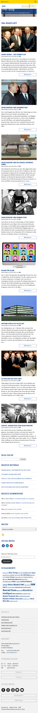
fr (6, 2)
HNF (20, 56)
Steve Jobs (19, 599)
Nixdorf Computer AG (10, 596)
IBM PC (5, 587)
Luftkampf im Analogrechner (11, 474)
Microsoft (16, 594)
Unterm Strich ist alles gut (12, 323)
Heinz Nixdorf (14, 584)
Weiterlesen (27, 74)
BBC (22, 575)
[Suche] (35, 2)
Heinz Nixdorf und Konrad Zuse (14, 217)
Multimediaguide (6, 623)
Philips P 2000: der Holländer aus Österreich (16, 478)
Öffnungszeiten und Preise (10, 617)
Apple (33, 573)
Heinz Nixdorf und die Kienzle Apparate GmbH (17, 163)
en (4, 2)
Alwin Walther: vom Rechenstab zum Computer (20, 499)
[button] (3, 545)
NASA (29, 593)
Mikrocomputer (23, 593)
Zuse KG (15, 601)
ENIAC (14, 582)
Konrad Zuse (9, 590)
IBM (33, 584)
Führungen (5, 620)
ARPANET (12, 575)
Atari (16, 575)
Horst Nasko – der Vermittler (13, 54)
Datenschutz (13, 707)
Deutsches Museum (14, 579)
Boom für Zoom (7, 270)
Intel (9, 587)
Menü (3, 6)
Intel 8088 (12, 587)
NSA (19, 596)
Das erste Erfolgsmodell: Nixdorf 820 (20, 518)
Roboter (6, 598)
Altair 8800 (20, 573)
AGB (19, 707)
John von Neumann (25, 587)
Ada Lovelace (5, 573)
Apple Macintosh (6, 575)
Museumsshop (6, 628)
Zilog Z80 (12, 601)
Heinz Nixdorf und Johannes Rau (14, 107)
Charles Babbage (10, 577)
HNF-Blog (18, 700)
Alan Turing (13, 573)
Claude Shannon (19, 577)
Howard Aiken (27, 585)
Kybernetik (19, 590)
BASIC (19, 575)
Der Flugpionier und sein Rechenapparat (14, 487)
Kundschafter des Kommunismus (12, 483)
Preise (18, 677)
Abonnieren (6, 561)
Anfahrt (18, 672)
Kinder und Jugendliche (9, 626)
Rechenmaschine (25, 596)
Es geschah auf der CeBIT (11, 379)
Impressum (4, 707)
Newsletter (18, 695)
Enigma (18, 581)
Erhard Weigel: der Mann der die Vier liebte (15, 470)
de (2, 2)
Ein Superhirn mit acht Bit (13, 509)
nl (7, 2)
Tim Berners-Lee (26, 599)
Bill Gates (26, 575)
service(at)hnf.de (11, 652)
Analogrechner (27, 573)
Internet (17, 587)
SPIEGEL (12, 599)
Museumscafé (6, 631)
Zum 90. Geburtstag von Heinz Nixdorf (17, 426)
